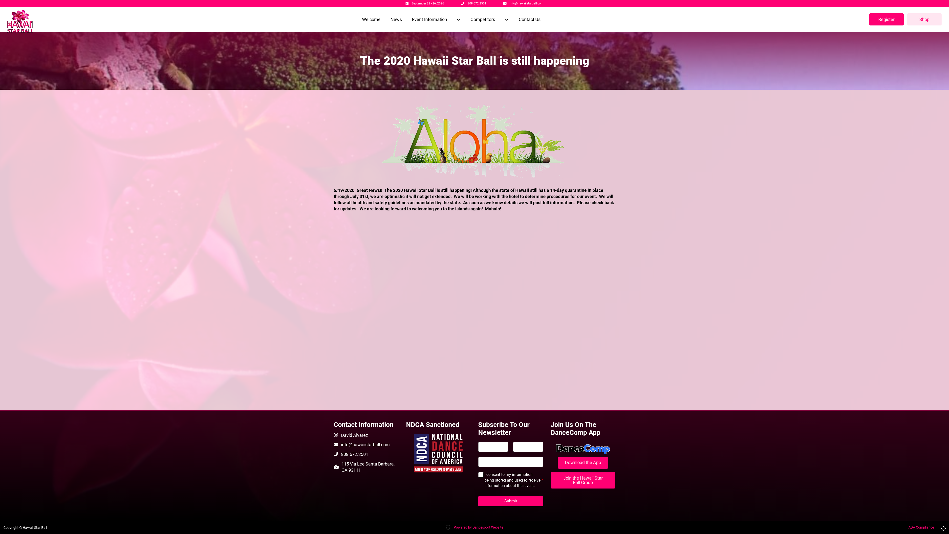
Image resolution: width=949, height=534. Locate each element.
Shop (924, 19)
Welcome (371, 19)
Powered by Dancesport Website (478, 527)
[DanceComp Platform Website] (583, 449)
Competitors (483, 19)
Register (886, 19)
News (396, 19)
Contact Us (529, 19)
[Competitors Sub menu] (506, 19)
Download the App (583, 462)
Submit (510, 501)
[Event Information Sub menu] (458, 19)
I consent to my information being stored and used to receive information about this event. (513, 480)
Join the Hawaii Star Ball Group (583, 480)
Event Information (429, 19)
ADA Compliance (921, 527)
